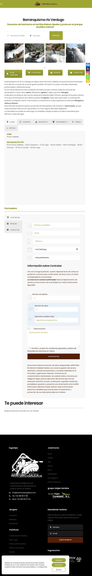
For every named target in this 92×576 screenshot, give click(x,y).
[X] (88, 69)
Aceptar (59, 560)
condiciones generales (57, 348)
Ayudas (12, 552)
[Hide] (89, 85)
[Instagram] (88, 73)
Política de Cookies (16, 548)
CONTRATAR (36, 72)
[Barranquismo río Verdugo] (14, 53)
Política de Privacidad (17, 544)
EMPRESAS (12, 519)
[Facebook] (88, 65)
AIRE (49, 462)
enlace (63, 392)
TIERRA (50, 458)
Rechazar (58, 565)
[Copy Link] (88, 81)
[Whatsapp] (88, 77)
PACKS (50, 466)
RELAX (50, 470)
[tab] (10, 122)
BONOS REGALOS (54, 482)
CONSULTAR (77, 72)
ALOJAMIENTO (53, 478)
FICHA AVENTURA (14, 73)
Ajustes (59, 569)
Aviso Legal (13, 540)
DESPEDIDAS (52, 474)
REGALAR (57, 72)
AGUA (50, 454)
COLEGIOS (13, 515)
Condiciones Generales (18, 536)
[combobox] (41, 36)
